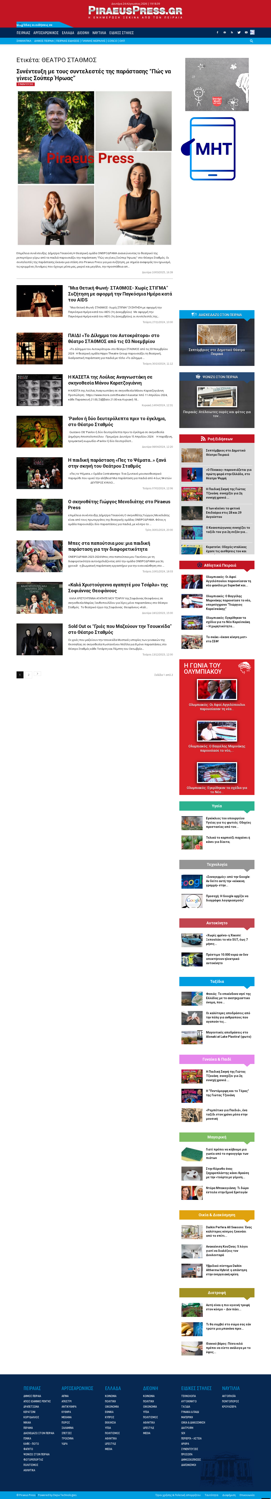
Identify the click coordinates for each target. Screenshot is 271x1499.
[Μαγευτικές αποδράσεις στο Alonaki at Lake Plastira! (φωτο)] (192, 1037)
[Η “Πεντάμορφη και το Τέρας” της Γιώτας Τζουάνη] (192, 1096)
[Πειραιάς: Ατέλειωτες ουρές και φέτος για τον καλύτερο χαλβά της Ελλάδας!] (216, 396)
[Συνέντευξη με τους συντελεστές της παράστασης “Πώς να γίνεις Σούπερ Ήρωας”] (95, 168)
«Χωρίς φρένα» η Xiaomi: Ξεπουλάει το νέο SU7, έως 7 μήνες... (227, 939)
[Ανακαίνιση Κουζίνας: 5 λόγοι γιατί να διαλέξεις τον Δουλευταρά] (192, 1251)
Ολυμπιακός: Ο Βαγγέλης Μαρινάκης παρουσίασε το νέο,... (216, 748)
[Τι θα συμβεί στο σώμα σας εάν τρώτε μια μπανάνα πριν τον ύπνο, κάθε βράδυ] (192, 1329)
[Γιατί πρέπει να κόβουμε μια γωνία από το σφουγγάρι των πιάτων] (192, 1154)
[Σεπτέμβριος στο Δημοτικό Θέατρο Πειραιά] (216, 334)
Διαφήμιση (229, 1495)
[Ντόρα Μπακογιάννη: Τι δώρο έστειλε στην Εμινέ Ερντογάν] (192, 1193)
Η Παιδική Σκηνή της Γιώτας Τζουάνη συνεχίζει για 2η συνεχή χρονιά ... (226, 493)
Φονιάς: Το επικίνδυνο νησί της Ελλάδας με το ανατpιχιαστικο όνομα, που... (228, 998)
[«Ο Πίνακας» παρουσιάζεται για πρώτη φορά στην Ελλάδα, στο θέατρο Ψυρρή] (192, 475)
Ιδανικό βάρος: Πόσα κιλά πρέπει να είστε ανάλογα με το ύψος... (228, 1348)
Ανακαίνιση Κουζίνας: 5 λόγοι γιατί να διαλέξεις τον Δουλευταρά (227, 1251)
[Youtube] (246, 33)
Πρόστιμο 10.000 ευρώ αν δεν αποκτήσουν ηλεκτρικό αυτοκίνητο (227, 959)
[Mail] (224, 33)
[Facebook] (217, 33)
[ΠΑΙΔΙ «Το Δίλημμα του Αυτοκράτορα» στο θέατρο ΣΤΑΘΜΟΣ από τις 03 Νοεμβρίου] (40, 348)
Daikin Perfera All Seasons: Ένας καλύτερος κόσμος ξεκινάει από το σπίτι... (229, 1231)
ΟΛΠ (122, 40)
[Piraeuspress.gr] (135, 12)
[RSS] (232, 33)
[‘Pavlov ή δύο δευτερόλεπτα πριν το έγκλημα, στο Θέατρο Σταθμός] (40, 432)
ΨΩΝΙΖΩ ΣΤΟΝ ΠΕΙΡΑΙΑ (220, 377)
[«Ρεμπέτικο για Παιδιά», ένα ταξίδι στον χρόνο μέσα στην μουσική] (192, 1115)
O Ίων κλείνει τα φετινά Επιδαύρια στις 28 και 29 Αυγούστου (223, 513)
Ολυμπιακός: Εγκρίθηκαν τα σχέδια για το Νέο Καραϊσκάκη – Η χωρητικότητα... (228, 622)
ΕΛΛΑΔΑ (68, 33)
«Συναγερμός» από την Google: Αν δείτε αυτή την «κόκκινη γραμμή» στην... (228, 881)
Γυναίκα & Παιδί (217, 1059)
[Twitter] (239, 33)
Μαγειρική (216, 1137)
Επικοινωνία (247, 1495)
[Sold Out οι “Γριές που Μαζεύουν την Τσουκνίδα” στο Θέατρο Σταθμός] (40, 639)
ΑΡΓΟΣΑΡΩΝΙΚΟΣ (46, 33)
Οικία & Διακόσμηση (217, 1215)
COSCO (112, 40)
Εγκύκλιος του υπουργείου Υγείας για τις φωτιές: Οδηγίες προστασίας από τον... (228, 822)
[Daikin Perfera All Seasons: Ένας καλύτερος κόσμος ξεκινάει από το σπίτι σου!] (192, 1232)
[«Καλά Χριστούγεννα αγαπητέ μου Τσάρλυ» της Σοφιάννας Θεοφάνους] (40, 598)
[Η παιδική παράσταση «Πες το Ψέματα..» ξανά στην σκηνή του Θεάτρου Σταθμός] (40, 473)
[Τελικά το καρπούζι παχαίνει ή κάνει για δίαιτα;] (192, 842)
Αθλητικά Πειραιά (220, 565)
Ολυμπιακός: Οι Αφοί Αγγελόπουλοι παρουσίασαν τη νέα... (217, 707)
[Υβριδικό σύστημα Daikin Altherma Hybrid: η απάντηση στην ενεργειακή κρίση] (192, 1271)
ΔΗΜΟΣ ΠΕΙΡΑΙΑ (44, 40)
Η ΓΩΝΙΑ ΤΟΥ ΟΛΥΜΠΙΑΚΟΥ (203, 668)
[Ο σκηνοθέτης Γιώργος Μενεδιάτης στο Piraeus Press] (40, 515)
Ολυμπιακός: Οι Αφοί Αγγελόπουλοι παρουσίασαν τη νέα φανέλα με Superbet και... (228, 581)
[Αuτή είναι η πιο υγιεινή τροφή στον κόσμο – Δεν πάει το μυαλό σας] (192, 1310)
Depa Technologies (64, 1495)
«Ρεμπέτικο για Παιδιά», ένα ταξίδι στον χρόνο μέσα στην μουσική (226, 1114)
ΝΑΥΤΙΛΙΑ (99, 33)
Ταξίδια (217, 981)
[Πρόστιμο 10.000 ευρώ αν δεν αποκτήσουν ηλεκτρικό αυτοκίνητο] (192, 959)
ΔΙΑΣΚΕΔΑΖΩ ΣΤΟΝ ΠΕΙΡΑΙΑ (220, 315)
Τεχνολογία (217, 864)
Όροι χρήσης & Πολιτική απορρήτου (178, 1495)
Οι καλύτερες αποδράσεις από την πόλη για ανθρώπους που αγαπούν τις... (228, 1017)
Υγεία (217, 806)
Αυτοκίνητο (217, 923)
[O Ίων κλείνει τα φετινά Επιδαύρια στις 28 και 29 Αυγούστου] (192, 513)
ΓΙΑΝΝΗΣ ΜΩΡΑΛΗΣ (93, 40)
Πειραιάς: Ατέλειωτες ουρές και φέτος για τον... (217, 414)
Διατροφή (217, 1293)
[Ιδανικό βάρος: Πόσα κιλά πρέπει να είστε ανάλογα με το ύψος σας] (192, 1348)
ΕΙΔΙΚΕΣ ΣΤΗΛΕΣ (121, 33)
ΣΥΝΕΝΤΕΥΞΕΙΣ (25, 84)
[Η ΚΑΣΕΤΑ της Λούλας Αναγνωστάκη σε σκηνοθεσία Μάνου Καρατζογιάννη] (40, 390)
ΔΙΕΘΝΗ (83, 33)
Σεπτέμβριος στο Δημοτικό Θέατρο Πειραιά (217, 352)
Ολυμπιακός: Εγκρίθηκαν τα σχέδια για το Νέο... (217, 790)
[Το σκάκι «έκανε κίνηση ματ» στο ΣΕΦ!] (192, 642)
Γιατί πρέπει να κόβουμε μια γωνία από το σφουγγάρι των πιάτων (227, 1154)
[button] (251, 44)
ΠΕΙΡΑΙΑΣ (23, 33)
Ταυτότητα (211, 1495)
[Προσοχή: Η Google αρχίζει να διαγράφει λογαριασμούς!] (192, 901)
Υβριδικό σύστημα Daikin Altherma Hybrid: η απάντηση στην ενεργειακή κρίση (226, 1270)
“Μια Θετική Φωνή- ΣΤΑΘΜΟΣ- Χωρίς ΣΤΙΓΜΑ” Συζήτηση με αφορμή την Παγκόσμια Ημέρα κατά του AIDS (120, 294)
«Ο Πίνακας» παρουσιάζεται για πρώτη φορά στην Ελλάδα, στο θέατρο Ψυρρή (229, 474)
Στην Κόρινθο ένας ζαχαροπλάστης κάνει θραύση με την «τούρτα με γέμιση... (227, 1173)
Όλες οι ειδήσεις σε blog (35, 25)
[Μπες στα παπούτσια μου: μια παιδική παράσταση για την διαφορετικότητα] (40, 556)
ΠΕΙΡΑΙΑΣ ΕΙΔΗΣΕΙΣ (67, 40)
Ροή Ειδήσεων (220, 439)
